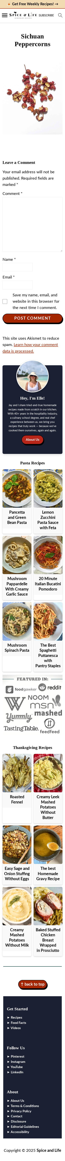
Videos (16, 1028)
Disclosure (18, 1121)
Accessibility (20, 1132)
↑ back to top (33, 984)
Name (9, 260)
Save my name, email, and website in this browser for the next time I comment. (36, 301)
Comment (12, 194)
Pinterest (17, 1056)
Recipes (16, 1017)
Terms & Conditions (25, 1106)
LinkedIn (17, 1072)
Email (9, 277)
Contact (16, 1116)
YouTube (17, 1067)
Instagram (18, 1062)
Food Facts (18, 1023)
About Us (32, 439)
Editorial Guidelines (25, 1127)
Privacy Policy (21, 1111)
